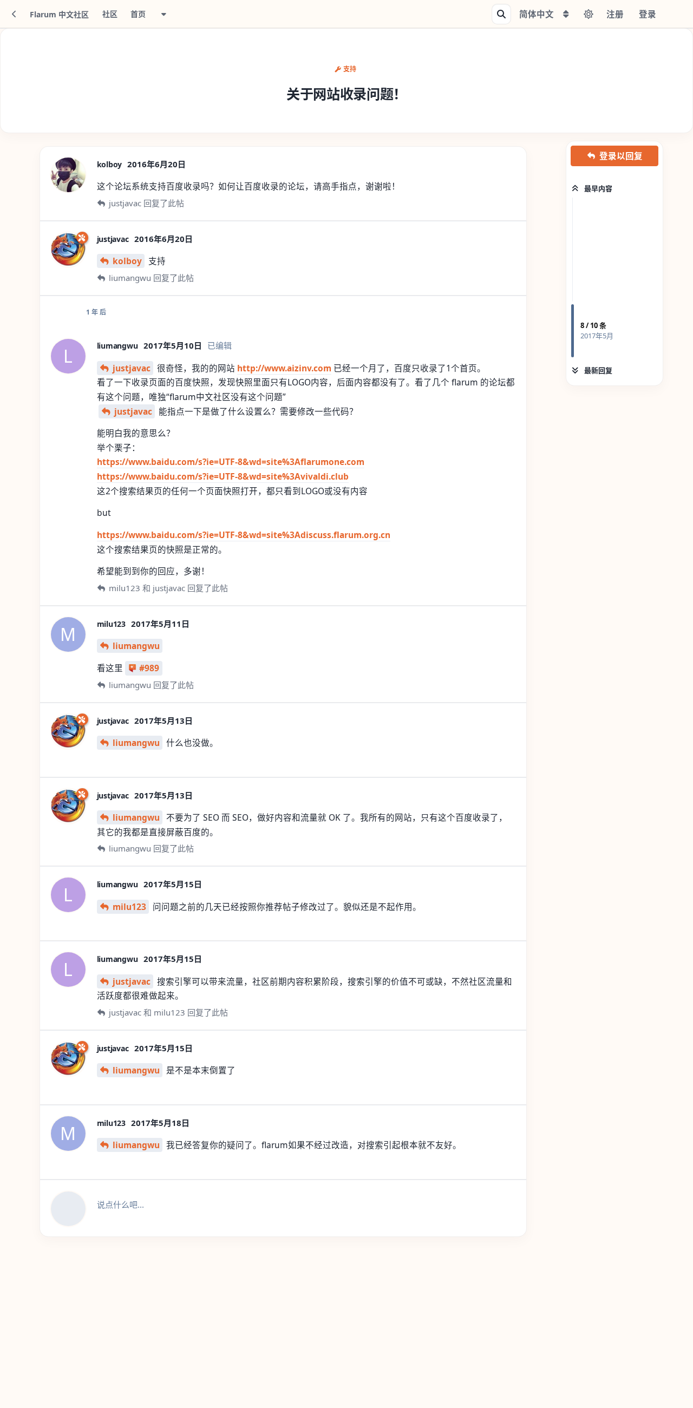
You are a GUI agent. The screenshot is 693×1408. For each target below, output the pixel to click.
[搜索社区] (501, 14)
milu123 (129, 907)
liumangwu (136, 646)
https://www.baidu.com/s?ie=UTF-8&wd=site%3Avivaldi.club (223, 476)
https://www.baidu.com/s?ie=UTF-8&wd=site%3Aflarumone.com (230, 462)
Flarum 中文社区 (59, 14)
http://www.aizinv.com (284, 368)
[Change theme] (588, 14)
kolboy (127, 261)
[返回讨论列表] (14, 14)
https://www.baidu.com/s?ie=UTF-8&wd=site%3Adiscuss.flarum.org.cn (243, 535)
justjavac (132, 368)
